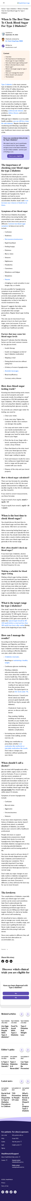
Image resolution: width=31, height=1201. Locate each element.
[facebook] (2, 962)
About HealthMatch (6, 1157)
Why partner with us (17, 1135)
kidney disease (14, 113)
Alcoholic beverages (12, 371)
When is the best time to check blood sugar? (15, 66)
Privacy (3, 1182)
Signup (3, 1148)
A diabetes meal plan (12, 657)
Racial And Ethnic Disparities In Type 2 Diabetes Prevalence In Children (5, 1099)
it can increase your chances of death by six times (14, 203)
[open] (4, 3)
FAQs (2, 1138)
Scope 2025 (15, 1138)
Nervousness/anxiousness (14, 239)
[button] (15, 156)
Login (2, 1145)
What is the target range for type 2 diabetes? (16, 70)
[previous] (21, 1014)
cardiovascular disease (15, 111)
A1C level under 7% (21, 692)
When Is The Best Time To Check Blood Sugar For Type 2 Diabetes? (14, 11)
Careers (3, 1160)
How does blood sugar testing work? (17, 63)
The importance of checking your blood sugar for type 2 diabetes (15, 60)
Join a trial (4, 1135)
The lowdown (10, 77)
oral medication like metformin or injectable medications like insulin (16, 746)
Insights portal (16, 1145)
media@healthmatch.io (18, 1167)
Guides (3, 1141)
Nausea (7, 279)
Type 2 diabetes (11, 8)
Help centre (15, 1157)
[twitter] (7, 962)
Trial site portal (16, 1141)
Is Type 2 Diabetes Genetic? (5, 1064)
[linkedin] (11, 962)
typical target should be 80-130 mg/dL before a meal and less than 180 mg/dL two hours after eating (14, 623)
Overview (8, 57)
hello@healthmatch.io (17, 1162)
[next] (28, 1014)
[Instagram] (2, 1193)
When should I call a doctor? (14, 75)
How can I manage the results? (15, 73)
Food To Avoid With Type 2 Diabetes (14, 1030)
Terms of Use (4, 1186)
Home (3, 8)
